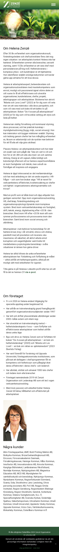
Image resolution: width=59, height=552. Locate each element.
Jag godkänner (25, 548)
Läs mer (36, 548)
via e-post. (30, 272)
